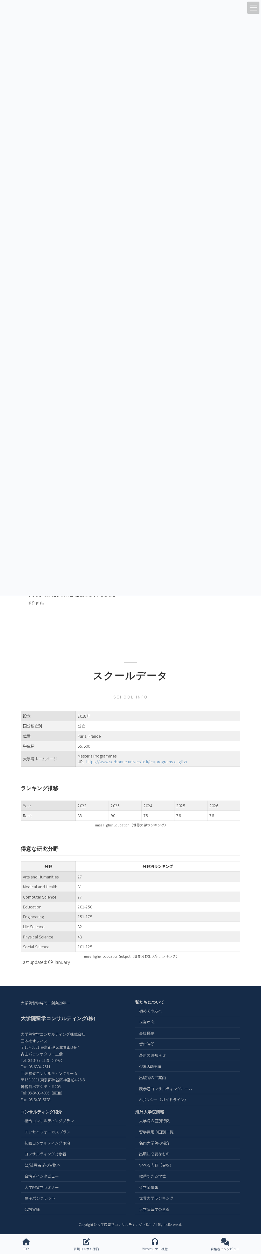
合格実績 (32, 1209)
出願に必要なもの (154, 1154)
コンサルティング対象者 (45, 1154)
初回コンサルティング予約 (47, 1143)
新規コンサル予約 (86, 1248)
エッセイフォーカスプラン (47, 1131)
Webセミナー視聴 (155, 1248)
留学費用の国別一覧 (156, 1131)
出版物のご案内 (152, 1077)
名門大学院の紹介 (154, 1143)
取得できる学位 (152, 1176)
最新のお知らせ (152, 1055)
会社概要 (146, 1033)
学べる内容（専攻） (156, 1165)
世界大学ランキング (156, 1198)
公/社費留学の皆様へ (42, 1165)
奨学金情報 (148, 1187)
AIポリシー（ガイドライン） (163, 1099)
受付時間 (146, 1044)
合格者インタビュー (42, 1176)
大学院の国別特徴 (154, 1120)
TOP (26, 1248)
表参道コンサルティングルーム (165, 1088)
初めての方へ (150, 1010)
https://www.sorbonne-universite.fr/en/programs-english (136, 762)
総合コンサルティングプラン (49, 1120)
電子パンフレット (40, 1198)
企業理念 (146, 1022)
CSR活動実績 (150, 1066)
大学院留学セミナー (42, 1187)
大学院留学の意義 (154, 1209)
